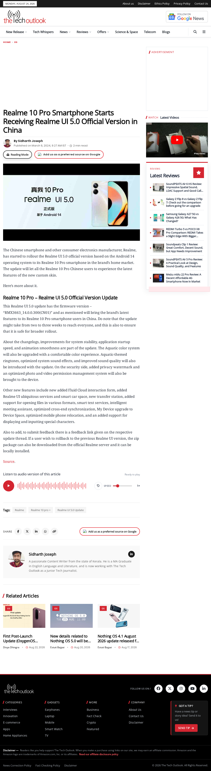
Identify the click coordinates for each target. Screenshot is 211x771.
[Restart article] (98, 486)
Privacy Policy (182, 3)
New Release (15, 32)
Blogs (166, 32)
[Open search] (195, 32)
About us (128, 3)
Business (93, 710)
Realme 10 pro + (40, 510)
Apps (6, 729)
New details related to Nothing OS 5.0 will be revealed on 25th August (70, 638)
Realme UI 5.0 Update (70, 510)
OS (16, 42)
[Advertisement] (71, 76)
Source (8, 461)
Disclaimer (144, 3)
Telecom (150, 32)
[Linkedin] (204, 689)
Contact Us (201, 3)
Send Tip (184, 728)
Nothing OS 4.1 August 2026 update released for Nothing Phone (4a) (119, 638)
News (64, 32)
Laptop (49, 716)
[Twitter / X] (27, 531)
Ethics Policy (162, 3)
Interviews (10, 710)
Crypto (91, 722)
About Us (135, 710)
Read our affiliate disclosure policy (98, 754)
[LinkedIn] (36, 531)
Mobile (49, 722)
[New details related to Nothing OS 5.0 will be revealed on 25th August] (71, 616)
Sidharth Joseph (42, 554)
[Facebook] (18, 531)
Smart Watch (54, 729)
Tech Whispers (43, 32)
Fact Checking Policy (47, 765)
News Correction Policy (17, 765)
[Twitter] (170, 689)
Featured (93, 729)
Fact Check (94, 716)
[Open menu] (204, 32)
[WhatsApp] (45, 531)
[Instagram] (181, 689)
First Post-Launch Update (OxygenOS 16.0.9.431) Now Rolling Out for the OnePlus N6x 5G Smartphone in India (24, 638)
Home (7, 42)
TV (46, 735)
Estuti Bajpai (57, 647)
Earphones (52, 710)
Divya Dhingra (11, 647)
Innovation (10, 716)
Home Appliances (15, 735)
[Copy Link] (54, 531)
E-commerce (11, 722)
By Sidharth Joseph (28, 141)
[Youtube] (192, 689)
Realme (19, 510)
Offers (101, 32)
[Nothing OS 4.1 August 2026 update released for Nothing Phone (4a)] (119, 616)
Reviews (82, 32)
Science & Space (126, 32)
